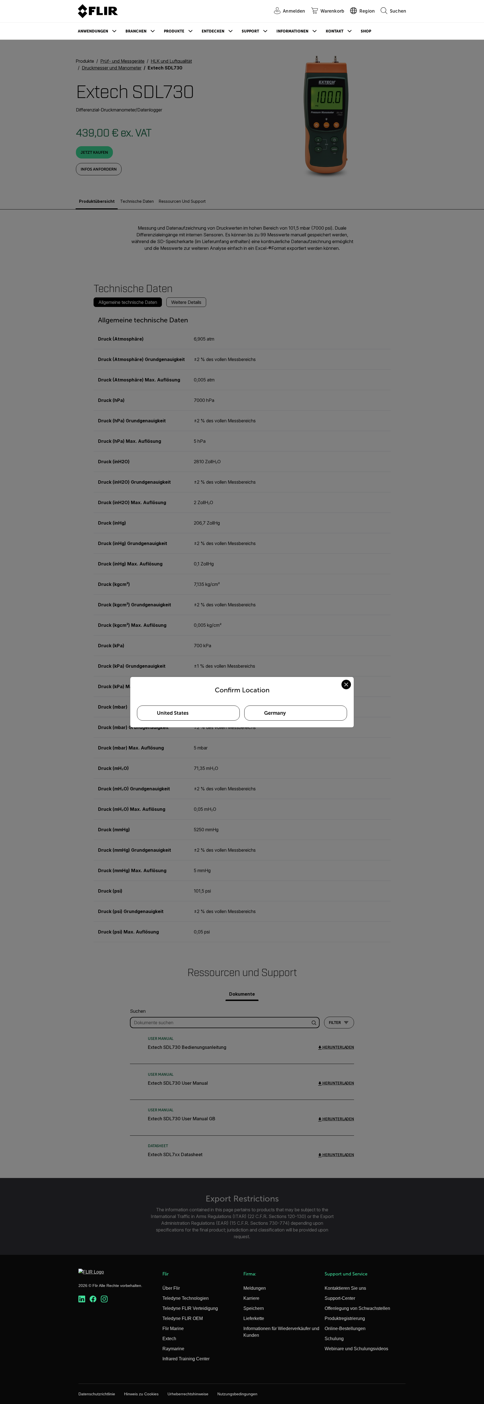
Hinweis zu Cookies (141, 1394)
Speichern (253, 1308)
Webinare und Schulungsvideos (356, 1348)
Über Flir (171, 1288)
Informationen (292, 31)
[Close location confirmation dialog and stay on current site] (346, 684)
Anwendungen (93, 31)
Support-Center (340, 1298)
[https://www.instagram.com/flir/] (104, 1299)
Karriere (251, 1298)
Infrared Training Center (186, 1358)
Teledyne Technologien (185, 1298)
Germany (275, 713)
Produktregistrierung (345, 1318)
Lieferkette (253, 1318)
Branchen (135, 31)
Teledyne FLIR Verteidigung (190, 1308)
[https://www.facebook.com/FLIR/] (93, 1299)
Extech (169, 1338)
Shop (366, 31)
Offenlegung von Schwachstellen (357, 1308)
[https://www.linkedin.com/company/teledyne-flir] (81, 1299)
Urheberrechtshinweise (187, 1394)
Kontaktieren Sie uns (345, 1288)
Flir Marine (173, 1328)
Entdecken (213, 31)
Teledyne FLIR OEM (182, 1318)
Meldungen (254, 1288)
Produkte (174, 31)
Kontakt (334, 31)
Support (250, 31)
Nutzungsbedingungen (237, 1394)
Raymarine (173, 1348)
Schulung (334, 1338)
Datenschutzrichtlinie (96, 1394)
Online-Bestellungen (345, 1328)
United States (173, 713)
